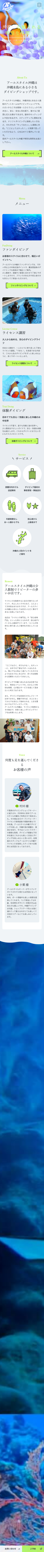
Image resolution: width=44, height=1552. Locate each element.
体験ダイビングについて (22, 441)
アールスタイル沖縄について (22, 153)
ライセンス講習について (22, 363)
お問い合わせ (10, 1549)
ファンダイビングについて (22, 285)
